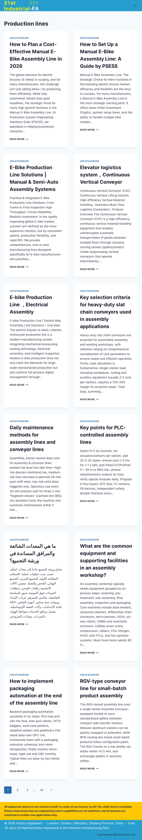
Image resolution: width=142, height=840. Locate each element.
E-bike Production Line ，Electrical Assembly (31, 304)
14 (41, 790)
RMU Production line (124, 834)
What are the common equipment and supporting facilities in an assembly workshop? (106, 560)
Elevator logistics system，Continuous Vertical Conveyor (105, 174)
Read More (19, 139)
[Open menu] (134, 5)
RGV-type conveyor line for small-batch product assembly (103, 688)
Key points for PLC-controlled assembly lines (104, 435)
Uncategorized (19, 38)
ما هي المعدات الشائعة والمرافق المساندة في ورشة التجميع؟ (33, 553)
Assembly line (104, 834)
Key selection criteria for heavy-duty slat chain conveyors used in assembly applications (105, 311)
